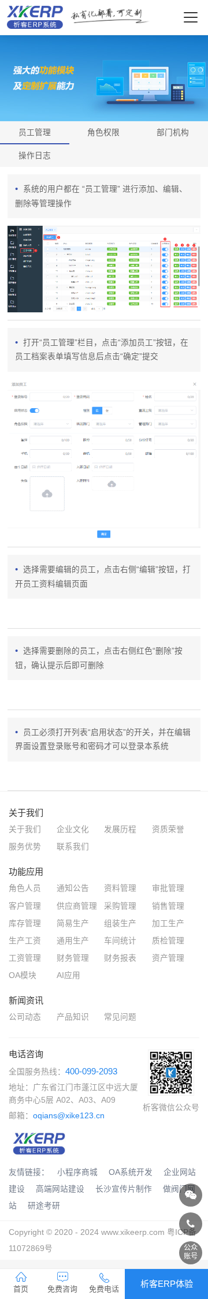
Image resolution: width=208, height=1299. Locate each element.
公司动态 (25, 1017)
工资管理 (25, 958)
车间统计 (120, 940)
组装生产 (120, 923)
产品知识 (73, 1017)
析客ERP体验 (166, 1284)
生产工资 (25, 940)
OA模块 (22, 975)
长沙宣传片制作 (123, 1189)
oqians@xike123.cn (69, 1115)
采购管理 (120, 906)
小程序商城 (77, 1172)
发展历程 (120, 829)
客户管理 (25, 906)
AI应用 (68, 975)
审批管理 (168, 888)
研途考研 (44, 1205)
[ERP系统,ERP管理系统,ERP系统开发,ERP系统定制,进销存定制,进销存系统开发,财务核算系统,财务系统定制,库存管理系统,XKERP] (39, 1140)
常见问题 (120, 1017)
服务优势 (25, 846)
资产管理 (168, 958)
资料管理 (120, 888)
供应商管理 (77, 906)
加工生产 (168, 923)
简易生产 (73, 923)
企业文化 (73, 829)
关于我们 (25, 829)
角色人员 (25, 888)
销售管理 (168, 906)
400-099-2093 (91, 1071)
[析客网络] (190, 1195)
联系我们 (73, 846)
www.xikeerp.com (133, 1232)
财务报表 (120, 958)
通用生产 (73, 940)
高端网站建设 (60, 1189)
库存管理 (25, 923)
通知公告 (73, 888)
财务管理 (73, 958)
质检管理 (168, 940)
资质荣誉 (168, 829)
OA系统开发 (131, 1172)
